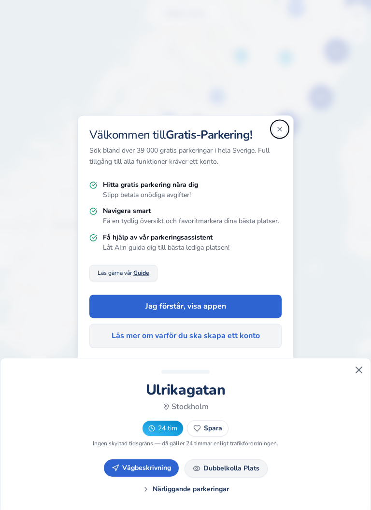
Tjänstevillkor (210, 373)
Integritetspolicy (159, 373)
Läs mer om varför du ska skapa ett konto (186, 336)
